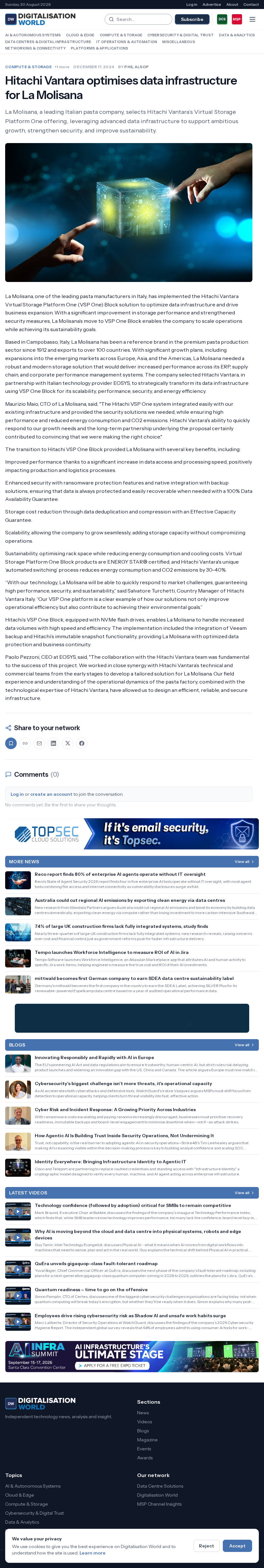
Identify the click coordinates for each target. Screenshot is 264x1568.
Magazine (147, 1440)
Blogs (143, 1431)
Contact (251, 4)
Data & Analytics (237, 35)
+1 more (62, 66)
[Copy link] (25, 743)
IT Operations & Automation (126, 42)
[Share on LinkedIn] (53, 743)
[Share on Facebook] (82, 743)
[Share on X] (67, 743)
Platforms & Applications (99, 48)
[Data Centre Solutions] (222, 19)
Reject (206, 1546)
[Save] (11, 743)
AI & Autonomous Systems (33, 35)
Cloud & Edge (80, 35)
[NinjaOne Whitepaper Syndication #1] (132, 1018)
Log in (191, 4)
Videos (144, 1422)
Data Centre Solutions (160, 1486)
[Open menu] (252, 19)
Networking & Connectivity (35, 48)
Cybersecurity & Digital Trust (180, 35)
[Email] (39, 743)
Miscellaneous (178, 42)
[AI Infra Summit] (132, 1356)
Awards (145, 1458)
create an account (51, 794)
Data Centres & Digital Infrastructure (48, 42)
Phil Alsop (136, 66)
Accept (237, 1546)
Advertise (212, 4)
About (232, 4)
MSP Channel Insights (159, 1504)
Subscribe (192, 19)
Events (144, 1449)
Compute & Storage (121, 35)
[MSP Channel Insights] (237, 19)
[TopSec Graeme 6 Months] (132, 833)
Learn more (93, 1553)
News (143, 1413)
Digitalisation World (157, 1495)
